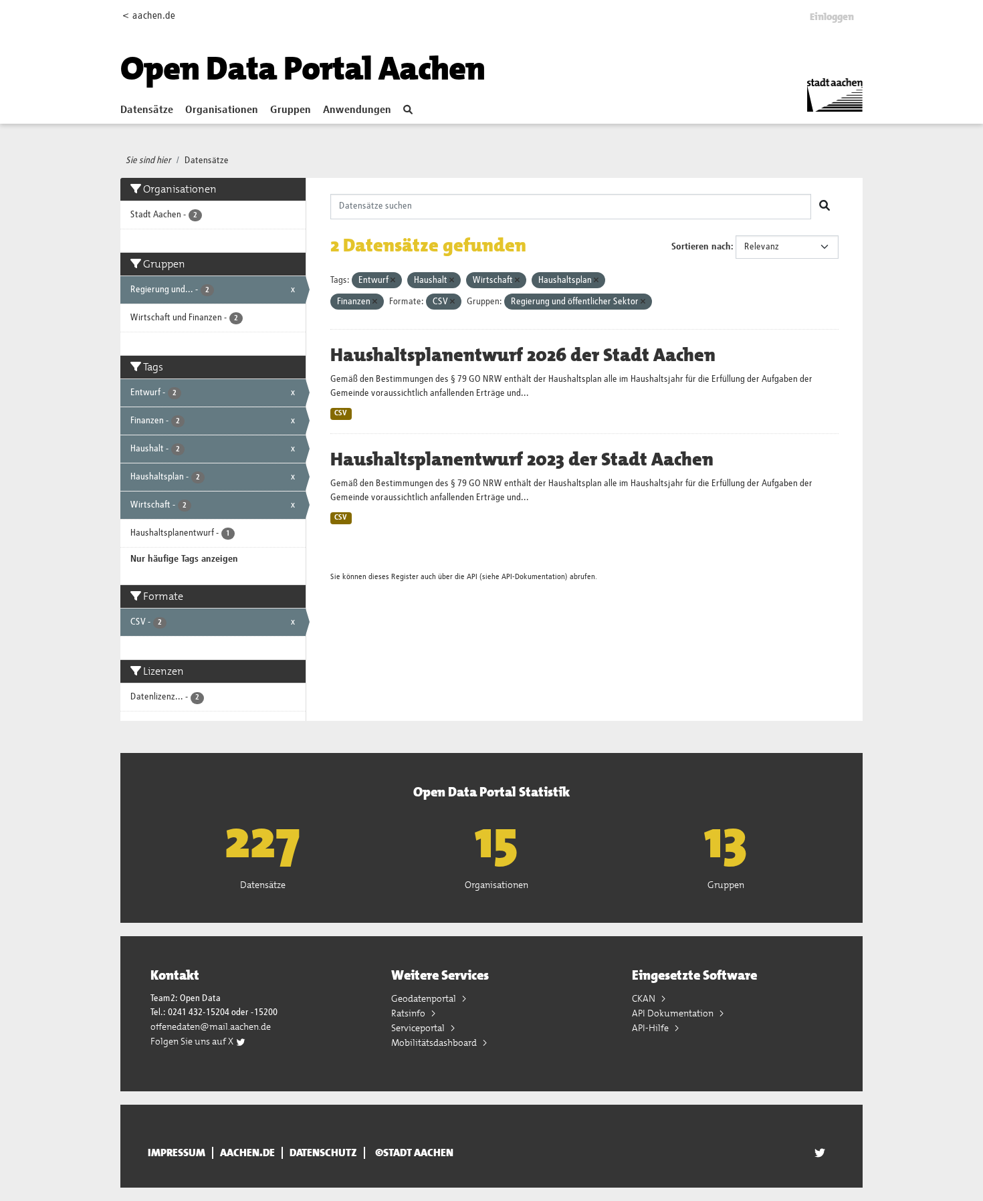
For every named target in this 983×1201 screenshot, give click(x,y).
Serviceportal (419, 1028)
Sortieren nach (701, 246)
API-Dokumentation (533, 576)
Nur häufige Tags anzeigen (184, 559)
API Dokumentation (674, 1013)
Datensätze (146, 110)
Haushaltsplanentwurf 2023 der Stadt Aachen (522, 459)
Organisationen (221, 110)
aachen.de (247, 1153)
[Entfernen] (393, 280)
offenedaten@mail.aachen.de (210, 1026)
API (472, 576)
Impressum (176, 1153)
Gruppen (290, 110)
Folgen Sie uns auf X (192, 1041)
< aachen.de (148, 16)
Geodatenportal (424, 998)
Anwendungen (357, 110)
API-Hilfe (651, 1028)
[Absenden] (824, 206)
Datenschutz (323, 1153)
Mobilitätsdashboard (435, 1042)
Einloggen (832, 16)
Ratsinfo (409, 1013)
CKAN (644, 998)
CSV (340, 413)
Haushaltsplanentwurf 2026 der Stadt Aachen (523, 355)
